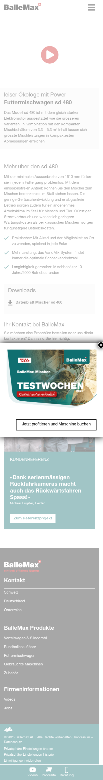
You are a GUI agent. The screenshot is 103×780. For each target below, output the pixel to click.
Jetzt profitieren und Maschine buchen (56, 425)
